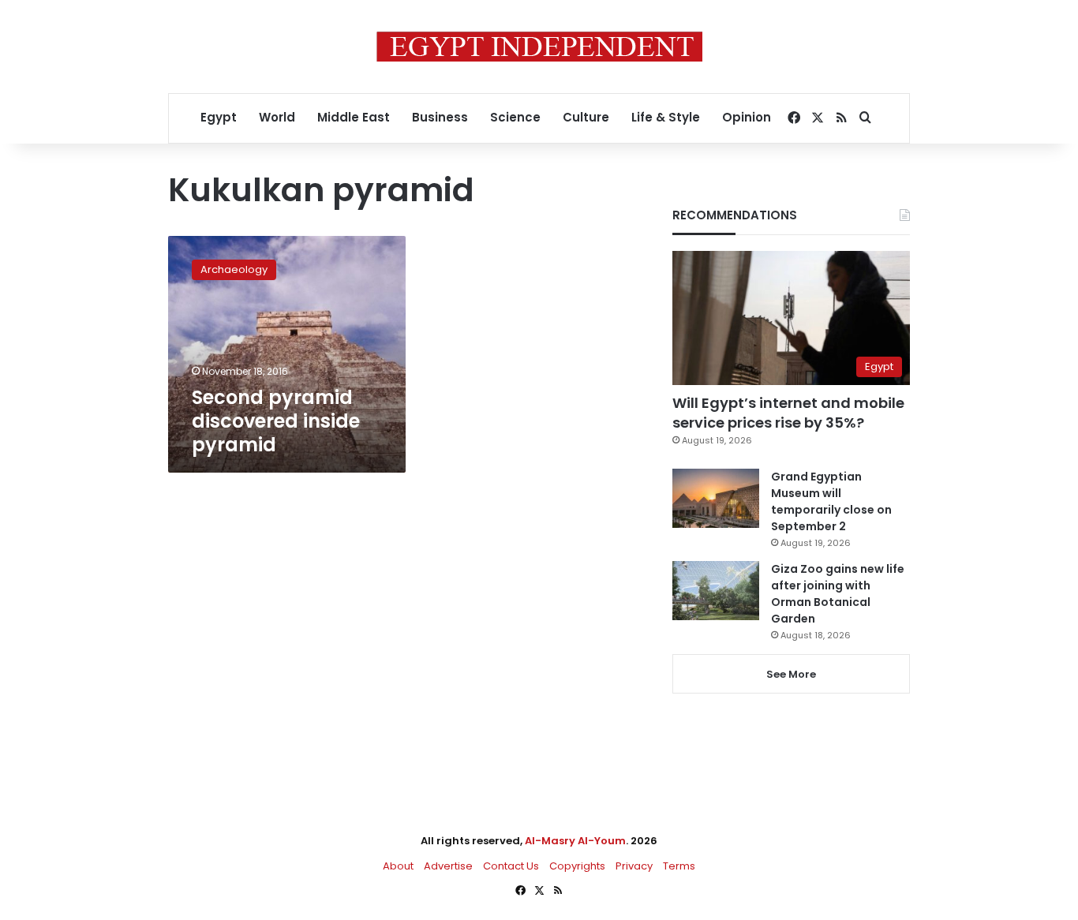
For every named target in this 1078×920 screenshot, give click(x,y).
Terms (679, 865)
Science (515, 117)
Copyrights (577, 865)
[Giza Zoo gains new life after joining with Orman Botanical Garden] (715, 590)
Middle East (353, 117)
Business (440, 117)
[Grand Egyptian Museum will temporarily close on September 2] (715, 498)
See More (791, 674)
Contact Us (511, 865)
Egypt (218, 117)
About (398, 865)
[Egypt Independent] (539, 47)
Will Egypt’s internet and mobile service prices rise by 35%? (788, 412)
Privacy (634, 865)
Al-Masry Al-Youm (575, 840)
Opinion (746, 117)
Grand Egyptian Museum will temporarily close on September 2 (831, 501)
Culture (586, 117)
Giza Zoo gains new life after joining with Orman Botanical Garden (837, 593)
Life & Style (665, 117)
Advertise (448, 865)
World (277, 117)
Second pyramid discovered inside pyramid (276, 421)
